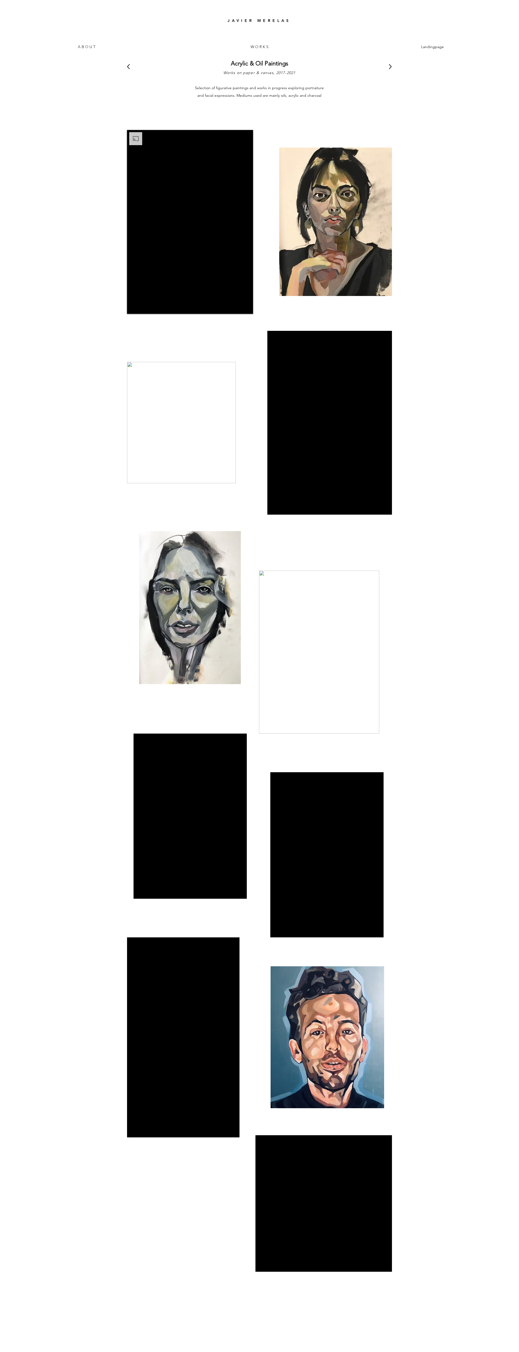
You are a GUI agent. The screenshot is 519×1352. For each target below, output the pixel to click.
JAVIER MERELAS (259, 20)
